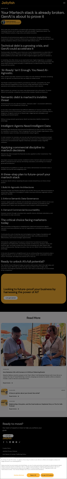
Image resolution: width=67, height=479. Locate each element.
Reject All (33, 475)
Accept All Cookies (47, 475)
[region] (33, 468)
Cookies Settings (19, 475)
